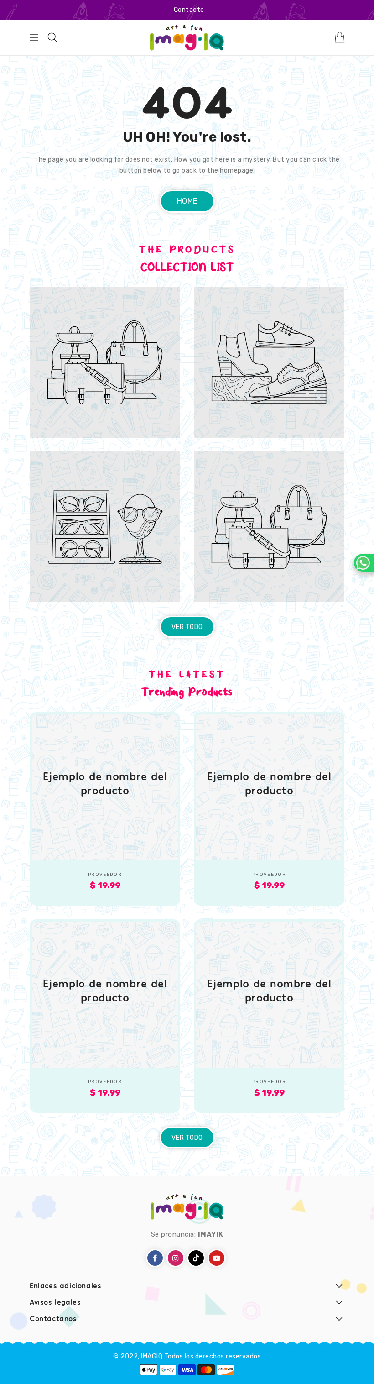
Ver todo (187, 627)
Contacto (189, 10)
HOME (187, 201)
